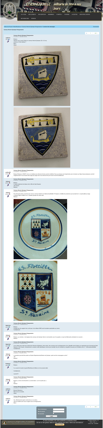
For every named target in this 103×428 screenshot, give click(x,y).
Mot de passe (41, 411)
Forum (33, 18)
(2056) (7, 183)
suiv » (96, 33)
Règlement (32, 14)
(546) (8, 327)
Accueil (23, 14)
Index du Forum (8, 26)
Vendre (66, 14)
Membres (51, 14)
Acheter (74, 14)
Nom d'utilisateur (42, 409)
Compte (58, 14)
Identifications (85, 14)
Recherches (25, 18)
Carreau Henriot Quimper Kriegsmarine (32, 26)
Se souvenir (41, 413)
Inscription (42, 14)
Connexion (96, 26)
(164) (8, 39)
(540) (8, 365)
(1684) (7, 173)
